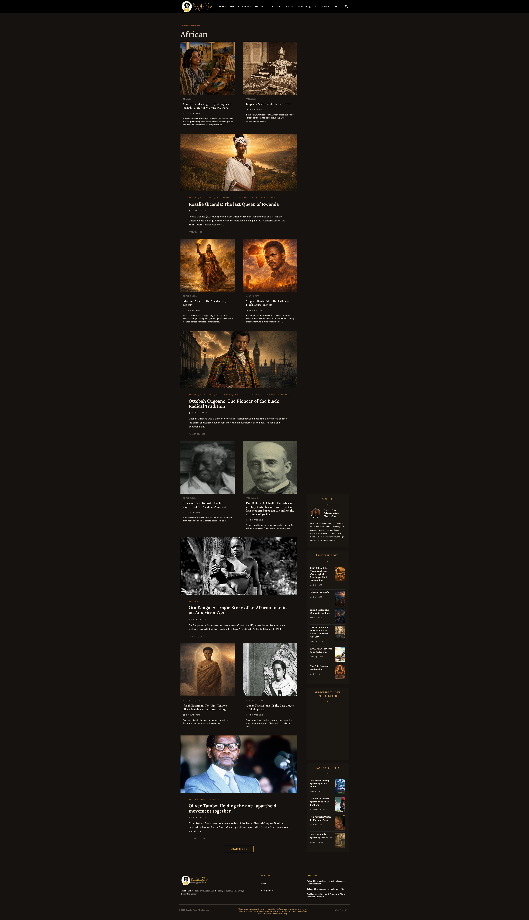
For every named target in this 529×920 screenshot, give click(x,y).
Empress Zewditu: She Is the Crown (268, 104)
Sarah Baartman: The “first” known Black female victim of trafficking (205, 707)
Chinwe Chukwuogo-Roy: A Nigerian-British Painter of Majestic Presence (207, 106)
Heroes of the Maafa (246, 395)
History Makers (240, 6)
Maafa (290, 6)
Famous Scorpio (209, 799)
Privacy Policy (267, 890)
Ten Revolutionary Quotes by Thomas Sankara (319, 801)
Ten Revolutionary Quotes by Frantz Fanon (319, 783)
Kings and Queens (247, 198)
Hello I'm (331, 513)
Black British (224, 395)
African (193, 198)
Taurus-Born (267, 198)
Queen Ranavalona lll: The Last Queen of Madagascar (270, 707)
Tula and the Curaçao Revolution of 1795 (325, 889)
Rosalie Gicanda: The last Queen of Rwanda (234, 204)
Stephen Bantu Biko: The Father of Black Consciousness (268, 303)
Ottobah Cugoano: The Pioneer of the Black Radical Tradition (234, 403)
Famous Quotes (308, 6)
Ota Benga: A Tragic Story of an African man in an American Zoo (238, 610)
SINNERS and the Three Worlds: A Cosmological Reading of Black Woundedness (319, 574)
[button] (346, 7)
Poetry (326, 6)
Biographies (207, 198)
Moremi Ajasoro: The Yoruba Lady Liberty (205, 303)
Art (337, 6)
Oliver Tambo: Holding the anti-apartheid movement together (232, 808)
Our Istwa (275, 6)
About (263, 883)
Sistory (260, 6)
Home (222, 6)
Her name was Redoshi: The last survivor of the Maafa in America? (204, 505)
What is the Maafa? (320, 592)
